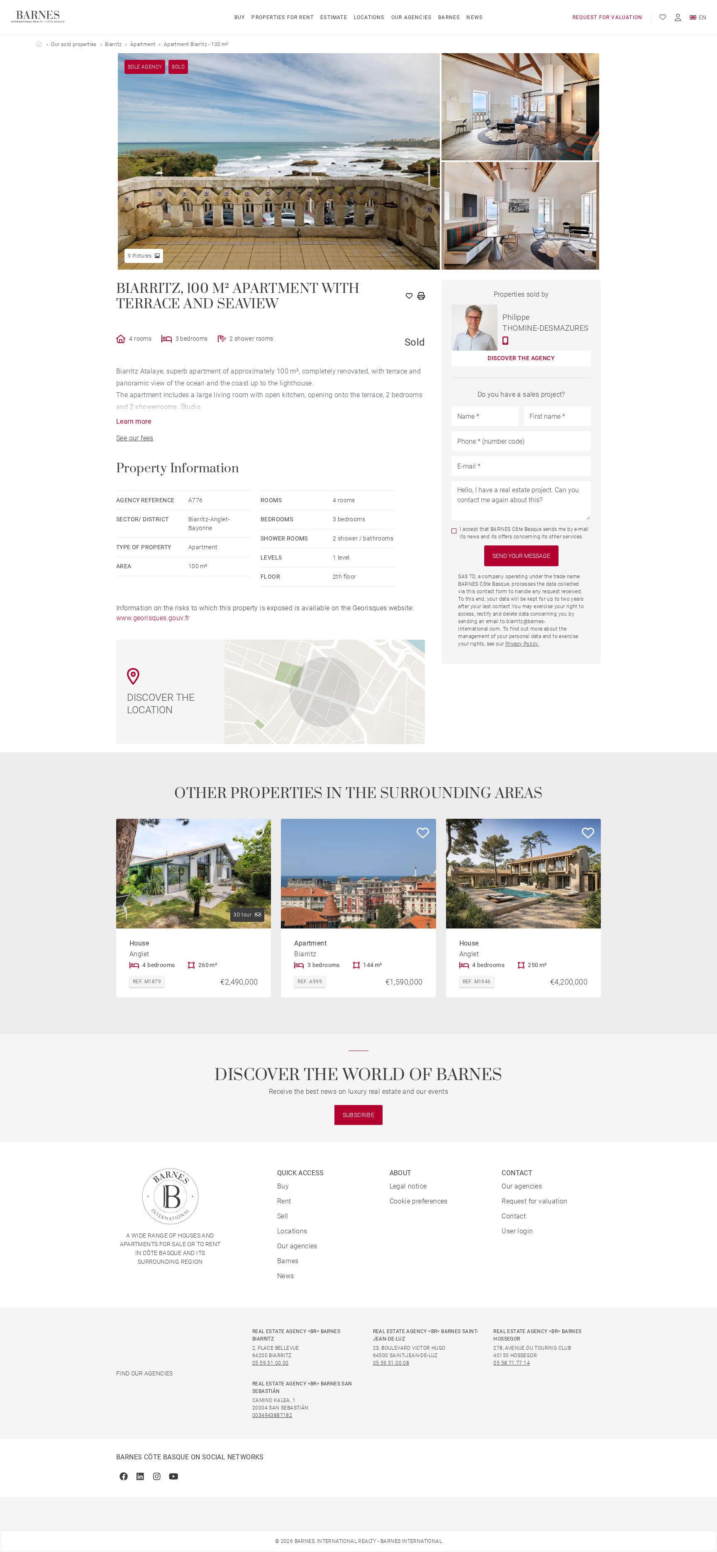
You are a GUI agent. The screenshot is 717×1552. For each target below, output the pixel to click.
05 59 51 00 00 (270, 1363)
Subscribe (359, 1115)
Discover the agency (521, 358)
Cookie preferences (419, 1201)
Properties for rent (282, 17)
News (474, 17)
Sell (282, 1216)
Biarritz (113, 44)
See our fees (135, 438)
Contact (514, 1216)
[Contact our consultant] (505, 340)
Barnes (449, 17)
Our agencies (411, 17)
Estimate (333, 17)
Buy (239, 17)
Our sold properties (74, 44)
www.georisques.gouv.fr (153, 618)
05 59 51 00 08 (391, 1363)
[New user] (678, 17)
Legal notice (408, 1186)
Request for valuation (607, 17)
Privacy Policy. (522, 644)
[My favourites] (662, 17)
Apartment (143, 44)
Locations (369, 17)
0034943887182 (272, 1415)
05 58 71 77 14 (511, 1363)
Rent (284, 1201)
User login (517, 1231)
